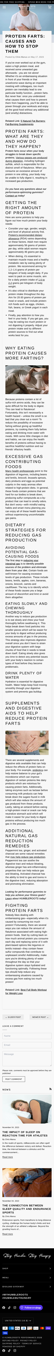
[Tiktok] (9, 1307)
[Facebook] (3, 1307)
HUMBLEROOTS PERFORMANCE (20, 1337)
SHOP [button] (5, 1268)
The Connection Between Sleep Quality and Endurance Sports (26, 1209)
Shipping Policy (11, 1343)
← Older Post (13, 1017)
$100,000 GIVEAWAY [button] (13, 1286)
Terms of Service (31, 1343)
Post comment (13, 1079)
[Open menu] (6, 7)
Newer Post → (40, 1017)
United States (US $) (16, 1320)
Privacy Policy (28, 1340)
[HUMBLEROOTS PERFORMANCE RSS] (51, 1089)
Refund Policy (10, 1340)
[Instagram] (15, 1307)
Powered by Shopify (13, 1346)
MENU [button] (5, 1277)
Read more (7, 1157)
